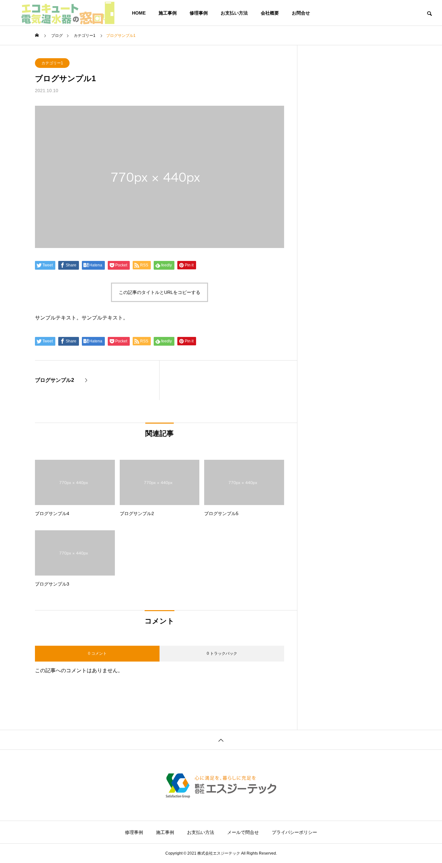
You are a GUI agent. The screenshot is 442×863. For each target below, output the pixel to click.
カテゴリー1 (52, 63)
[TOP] (221, 740)
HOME (139, 13)
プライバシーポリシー (294, 832)
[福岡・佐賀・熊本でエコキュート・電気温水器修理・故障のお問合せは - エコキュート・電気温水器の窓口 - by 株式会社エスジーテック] (68, 13)
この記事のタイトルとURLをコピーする (159, 292)
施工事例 (168, 13)
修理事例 (199, 13)
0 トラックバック (222, 653)
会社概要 (270, 13)
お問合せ (301, 13)
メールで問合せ (243, 832)
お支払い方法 (234, 13)
